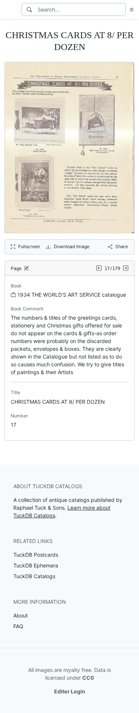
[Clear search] (120, 9)
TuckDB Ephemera (35, 565)
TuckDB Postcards (35, 555)
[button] (130, 9)
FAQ (18, 626)
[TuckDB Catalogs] (10, 9)
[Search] (29, 9)
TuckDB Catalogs (34, 576)
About (20, 615)
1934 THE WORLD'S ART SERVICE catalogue (71, 294)
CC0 (88, 677)
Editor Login (69, 691)
